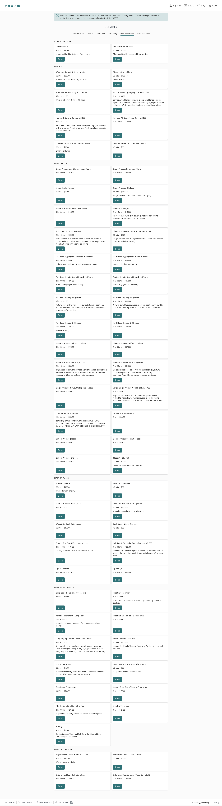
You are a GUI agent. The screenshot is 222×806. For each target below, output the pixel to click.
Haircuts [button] (90, 33)
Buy (203, 5)
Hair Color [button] (101, 33)
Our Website (63, 802)
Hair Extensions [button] (143, 33)
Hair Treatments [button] (127, 33)
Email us (12, 802)
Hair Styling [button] (112, 33)
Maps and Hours (45, 802)
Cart (214, 5)
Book (191, 5)
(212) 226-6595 (27, 802)
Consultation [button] (78, 33)
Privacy (216, 803)
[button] (82, 53)
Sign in (177, 5)
